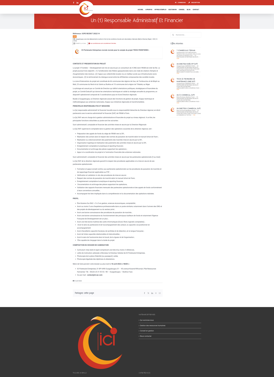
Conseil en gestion (147, 331)
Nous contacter (145, 336)
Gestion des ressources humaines (152, 326)
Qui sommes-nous (147, 320)
